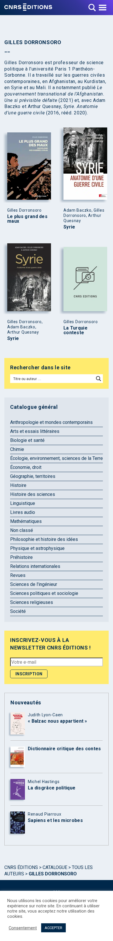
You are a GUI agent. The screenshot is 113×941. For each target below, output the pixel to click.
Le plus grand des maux (27, 219)
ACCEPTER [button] (53, 928)
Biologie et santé (27, 440)
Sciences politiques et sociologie (44, 593)
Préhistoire (21, 557)
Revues (17, 575)
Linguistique (22, 503)
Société (18, 611)
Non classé (21, 530)
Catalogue (55, 867)
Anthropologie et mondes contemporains (51, 422)
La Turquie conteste (75, 330)
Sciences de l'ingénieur (33, 584)
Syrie (69, 227)
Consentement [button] (23, 928)
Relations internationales (35, 566)
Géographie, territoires (32, 476)
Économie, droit (25, 467)
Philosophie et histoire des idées (44, 539)
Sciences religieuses (31, 602)
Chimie (17, 449)
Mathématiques (26, 521)
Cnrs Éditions (21, 867)
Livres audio (22, 512)
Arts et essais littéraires (34, 431)
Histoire (18, 485)
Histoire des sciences (32, 494)
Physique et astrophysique (37, 548)
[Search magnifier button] (98, 378)
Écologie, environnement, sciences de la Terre (56, 458)
